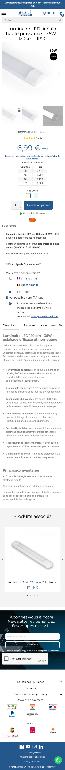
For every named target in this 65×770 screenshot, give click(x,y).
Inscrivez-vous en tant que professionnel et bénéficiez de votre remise (32, 157)
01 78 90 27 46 (29, 278)
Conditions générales (33, 752)
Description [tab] (11, 325)
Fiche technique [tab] (35, 325)
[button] (59, 72)
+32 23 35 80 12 (29, 285)
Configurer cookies (32, 761)
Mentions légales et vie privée (32, 757)
